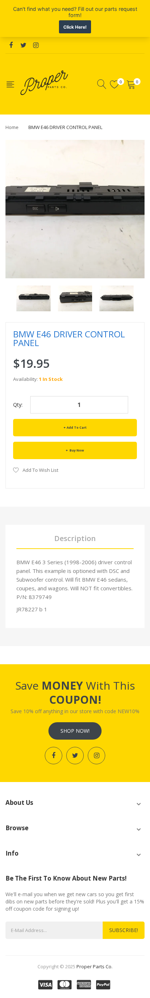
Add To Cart (77, 427)
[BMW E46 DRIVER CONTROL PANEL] (33, 297)
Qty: (18, 404)
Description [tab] (75, 538)
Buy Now (76, 450)
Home (12, 127)
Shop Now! (75, 730)
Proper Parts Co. (94, 966)
